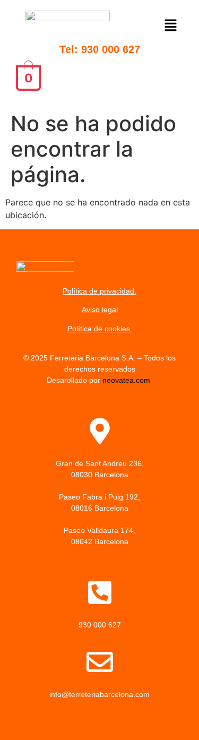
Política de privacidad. (99, 291)
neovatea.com (127, 380)
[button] (171, 26)
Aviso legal (100, 309)
